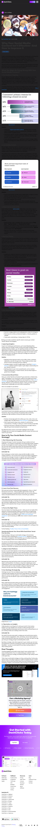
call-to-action (16, 209)
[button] (37, 2)
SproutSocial (12, 124)
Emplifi (10, 621)
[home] (6, 2)
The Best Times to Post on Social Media (19, 528)
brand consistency (23, 420)
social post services (22, 536)
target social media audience (17, 129)
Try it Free (32, 1)
